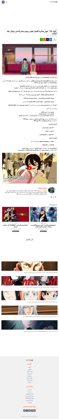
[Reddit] (24, 410)
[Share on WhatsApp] (41, 39)
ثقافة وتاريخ (29, 378)
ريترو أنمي (29, 376)
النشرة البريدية (29, 400)
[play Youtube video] (29, 168)
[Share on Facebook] (50, 39)
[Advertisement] (28, 18)
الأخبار (56, 29)
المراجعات (29, 373)
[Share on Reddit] (44, 39)
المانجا (29, 382)
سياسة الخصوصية (29, 396)
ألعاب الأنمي (29, 371)
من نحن (29, 391)
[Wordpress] (51, 197)
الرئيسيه (30, 389)
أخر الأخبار (29, 240)
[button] (3, 2)
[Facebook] (34, 410)
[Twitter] (53, 197)
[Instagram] (55, 197)
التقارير (29, 369)
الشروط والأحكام (29, 398)
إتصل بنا (29, 402)
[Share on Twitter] (47, 39)
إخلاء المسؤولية (29, 394)
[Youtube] (29, 410)
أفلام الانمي (29, 380)
